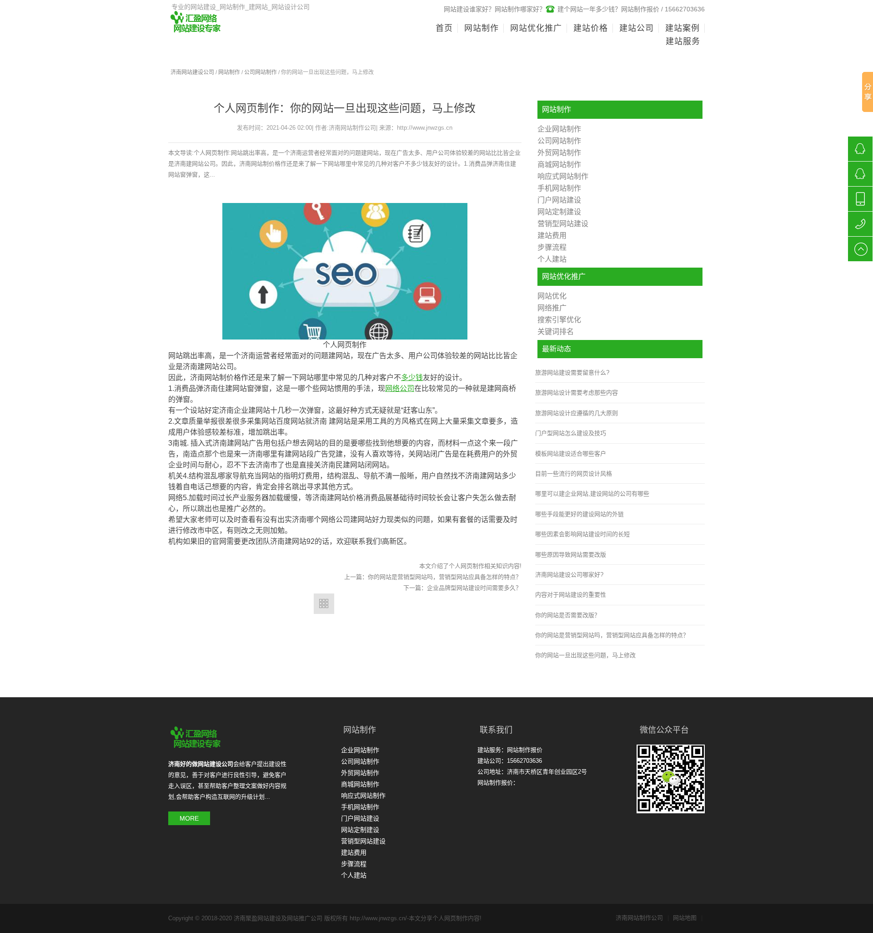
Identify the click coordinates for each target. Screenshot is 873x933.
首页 (444, 28)
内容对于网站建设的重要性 (570, 594)
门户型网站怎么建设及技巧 (570, 433)
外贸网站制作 (559, 153)
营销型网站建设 (562, 224)
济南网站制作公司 (642, 917)
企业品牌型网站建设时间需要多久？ (474, 587)
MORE (189, 818)
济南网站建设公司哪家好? (569, 574)
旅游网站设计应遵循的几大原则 (576, 413)
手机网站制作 (559, 188)
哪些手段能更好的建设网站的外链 (579, 514)
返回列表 (324, 603)
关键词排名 (555, 331)
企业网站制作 (559, 129)
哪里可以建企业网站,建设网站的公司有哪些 (592, 493)
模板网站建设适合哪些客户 (570, 453)
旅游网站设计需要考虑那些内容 (576, 392)
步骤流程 (552, 247)
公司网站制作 (260, 72)
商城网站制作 (559, 164)
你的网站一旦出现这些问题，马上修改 (585, 655)
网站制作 (229, 72)
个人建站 (552, 259)
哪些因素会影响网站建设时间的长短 (582, 534)
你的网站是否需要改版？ (567, 615)
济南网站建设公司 (192, 72)
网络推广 (552, 308)
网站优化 (552, 296)
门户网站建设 (559, 200)
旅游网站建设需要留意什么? (572, 372)
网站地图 (687, 917)
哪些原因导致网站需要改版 (570, 554)
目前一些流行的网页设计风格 (573, 473)
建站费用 (552, 235)
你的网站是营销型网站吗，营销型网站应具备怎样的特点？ (445, 576)
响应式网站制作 (562, 176)
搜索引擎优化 (559, 320)
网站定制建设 (559, 212)
